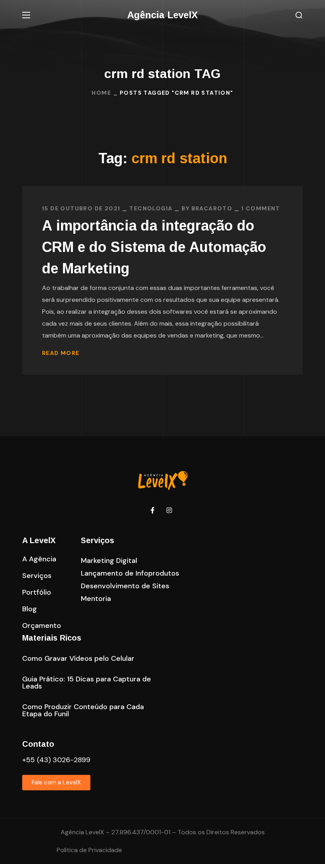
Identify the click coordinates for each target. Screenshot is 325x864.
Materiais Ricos (51, 637)
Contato (38, 744)
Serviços (97, 540)
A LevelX (38, 540)
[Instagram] (169, 510)
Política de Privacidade (89, 850)
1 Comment (260, 208)
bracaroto (212, 208)
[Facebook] (152, 510)
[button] (299, 15)
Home (101, 92)
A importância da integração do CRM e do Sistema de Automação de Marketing (154, 247)
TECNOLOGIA (150, 208)
